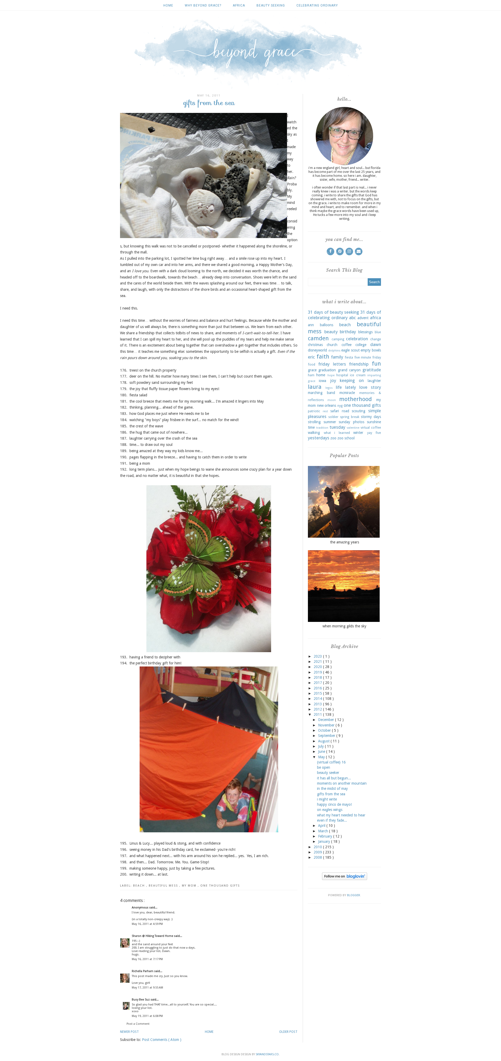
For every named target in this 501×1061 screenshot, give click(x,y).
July (321, 746)
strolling (314, 422)
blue (378, 332)
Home (168, 5)
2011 (318, 714)
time (311, 427)
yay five (374, 433)
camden (318, 338)
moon (331, 400)
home (320, 375)
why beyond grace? (203, 5)
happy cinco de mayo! (334, 804)
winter (358, 433)
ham (311, 375)
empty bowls (371, 350)
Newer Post (129, 1032)
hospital (342, 375)
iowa (322, 381)
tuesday (337, 427)
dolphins (334, 350)
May (322, 757)
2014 (318, 698)
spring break (349, 417)
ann (311, 325)
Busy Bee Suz (141, 999)
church (332, 345)
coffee (346, 345)
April (322, 825)
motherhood (355, 399)
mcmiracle (347, 393)
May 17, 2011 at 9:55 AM (147, 987)
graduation (327, 370)
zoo (333, 438)
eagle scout (350, 350)
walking (314, 433)
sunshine (374, 422)
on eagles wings (329, 810)
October (325, 730)
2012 (318, 709)
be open (323, 767)
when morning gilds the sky (344, 626)
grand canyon (349, 370)
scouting (358, 411)
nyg (340, 406)
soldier (333, 417)
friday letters (332, 364)
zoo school (346, 438)
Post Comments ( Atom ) (161, 1040)
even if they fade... (332, 820)
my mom (190, 885)
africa (239, 5)
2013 (318, 704)
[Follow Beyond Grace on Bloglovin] (344, 879)
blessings (365, 332)
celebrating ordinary (317, 5)
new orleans (326, 405)
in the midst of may (332, 788)
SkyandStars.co (267, 1054)
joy (333, 380)
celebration (357, 338)
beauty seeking (271, 5)
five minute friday (367, 357)
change (375, 339)
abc (352, 317)
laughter (374, 381)
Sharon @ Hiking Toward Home (153, 936)
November (327, 725)
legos (329, 388)
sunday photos (351, 422)
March (323, 831)
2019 (318, 672)
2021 (318, 661)
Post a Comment (138, 1024)
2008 (318, 857)
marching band (321, 393)
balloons (326, 325)
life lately (346, 387)
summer (330, 422)
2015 (318, 693)
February (325, 836)
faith (323, 356)
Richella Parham (143, 971)
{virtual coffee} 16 (331, 762)
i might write (327, 799)
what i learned (337, 433)
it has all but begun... (334, 778)
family (337, 357)
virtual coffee (371, 427)
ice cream (357, 375)
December (326, 720)
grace (312, 370)
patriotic (314, 411)
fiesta (349, 357)
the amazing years (344, 542)
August (324, 741)
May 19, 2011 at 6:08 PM (147, 1016)
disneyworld (317, 350)
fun (376, 363)
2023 (318, 656)
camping (338, 339)
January (324, 841)
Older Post (288, 1032)
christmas (315, 345)
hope (331, 375)
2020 (318, 667)
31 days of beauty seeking (333, 312)
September (327, 735)
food (311, 364)
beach (139, 885)
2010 (318, 847)
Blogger (353, 895)
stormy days (371, 417)
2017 (318, 683)
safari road (339, 411)
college (360, 345)
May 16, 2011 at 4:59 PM (147, 924)
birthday (348, 331)
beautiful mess (164, 885)
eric (311, 357)
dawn (375, 344)
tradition (322, 427)
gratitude (371, 369)
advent (362, 318)
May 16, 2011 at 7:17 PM (147, 959)
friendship (358, 364)
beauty (331, 331)
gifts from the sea (331, 794)
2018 (318, 677)
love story (370, 387)
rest (325, 411)
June (322, 751)
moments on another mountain (342, 783)
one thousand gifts (220, 885)
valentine (353, 427)
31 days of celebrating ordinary (344, 315)
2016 (318, 688)
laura (314, 386)
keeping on (352, 380)
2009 (318, 852)
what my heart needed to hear (341, 815)
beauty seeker (328, 773)
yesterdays (318, 437)
